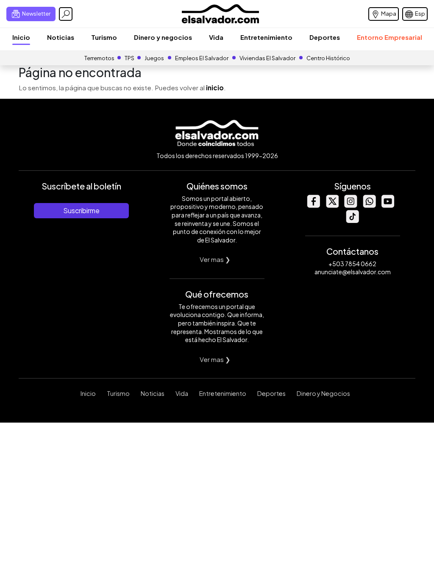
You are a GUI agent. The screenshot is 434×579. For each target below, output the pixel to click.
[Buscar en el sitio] (65, 14)
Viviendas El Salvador (267, 58)
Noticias (60, 37)
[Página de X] (332, 205)
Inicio (21, 37)
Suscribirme (81, 210)
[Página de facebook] (313, 205)
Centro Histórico (328, 58)
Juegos (154, 58)
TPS (129, 58)
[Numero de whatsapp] (369, 205)
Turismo (104, 37)
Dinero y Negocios (323, 393)
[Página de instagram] (350, 205)
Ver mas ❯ (215, 259)
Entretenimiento (266, 37)
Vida (216, 37)
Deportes (324, 37)
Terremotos (99, 58)
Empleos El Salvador (201, 58)
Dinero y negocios (163, 37)
